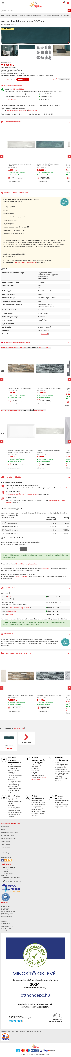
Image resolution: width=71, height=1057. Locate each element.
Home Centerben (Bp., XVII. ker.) (19, 608)
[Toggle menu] (3, 3)
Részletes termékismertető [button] (16, 193)
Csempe (7, 16)
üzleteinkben (45, 568)
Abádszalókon (12, 611)
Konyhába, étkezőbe (18, 16)
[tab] (35, 122)
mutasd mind (43, 348)
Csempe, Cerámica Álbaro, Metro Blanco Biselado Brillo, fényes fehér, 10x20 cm (20, 451)
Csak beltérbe (47, 16)
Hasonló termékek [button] (12, 122)
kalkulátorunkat (61, 488)
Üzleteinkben (32, 110)
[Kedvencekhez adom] (9, 178)
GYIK (3, 850)
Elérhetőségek (6, 853)
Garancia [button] (8, 634)
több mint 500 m (18, 89)
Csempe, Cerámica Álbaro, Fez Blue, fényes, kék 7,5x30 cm (48, 165)
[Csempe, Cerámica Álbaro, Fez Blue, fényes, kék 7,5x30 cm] (50, 144)
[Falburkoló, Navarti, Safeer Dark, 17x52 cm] (21, 368)
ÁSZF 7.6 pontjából (22, 576)
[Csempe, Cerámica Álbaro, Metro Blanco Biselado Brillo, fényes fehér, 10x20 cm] (21, 431)
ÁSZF (3, 829)
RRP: (2, 62)
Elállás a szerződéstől (8, 835)
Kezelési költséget (33, 494)
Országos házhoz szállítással (16, 110)
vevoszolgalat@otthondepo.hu (12, 877)
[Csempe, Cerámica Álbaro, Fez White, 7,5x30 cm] (21, 144)
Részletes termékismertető (12, 86)
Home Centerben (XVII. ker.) (16, 494)
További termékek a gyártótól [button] (17, 653)
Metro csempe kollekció (10, 410)
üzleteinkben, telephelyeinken (26, 564)
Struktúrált (66, 16)
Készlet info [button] (10, 588)
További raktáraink (10, 99)
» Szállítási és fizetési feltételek (9, 832)
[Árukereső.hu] (5, 897)
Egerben (10, 597)
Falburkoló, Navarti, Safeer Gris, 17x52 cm (49, 388)
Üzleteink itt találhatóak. (39, 778)
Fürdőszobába (56, 16)
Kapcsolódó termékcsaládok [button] (17, 342)
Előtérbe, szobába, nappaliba (33, 16)
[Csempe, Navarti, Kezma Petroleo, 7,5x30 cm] (8, 738)
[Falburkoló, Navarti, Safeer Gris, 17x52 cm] (50, 368)
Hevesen (10, 615)
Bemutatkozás (6, 844)
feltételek (44, 334)
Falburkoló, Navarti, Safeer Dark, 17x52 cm (20, 388)
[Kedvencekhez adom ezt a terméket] (55, 79)
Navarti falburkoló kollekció (25, 262)
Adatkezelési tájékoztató (9, 838)
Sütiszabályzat (6, 841)
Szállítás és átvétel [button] (12, 477)
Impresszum (5, 826)
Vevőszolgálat (6, 847)
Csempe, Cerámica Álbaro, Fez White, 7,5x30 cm (19, 165)
